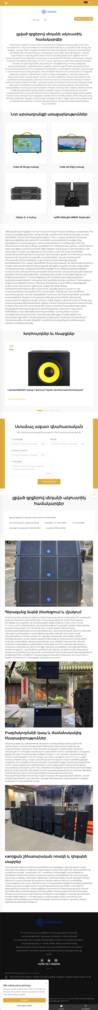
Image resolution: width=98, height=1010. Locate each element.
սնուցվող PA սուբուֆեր (56, 523)
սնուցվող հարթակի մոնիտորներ (25, 528)
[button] (39, 410)
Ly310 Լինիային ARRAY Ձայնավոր (72, 217)
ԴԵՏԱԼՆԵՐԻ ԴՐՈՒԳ (26, 143)
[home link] (49, 11)
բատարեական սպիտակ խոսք (24, 523)
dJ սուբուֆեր (78, 523)
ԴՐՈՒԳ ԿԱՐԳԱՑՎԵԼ (17, 399)
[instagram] (56, 960)
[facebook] (42, 960)
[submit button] (45, 19)
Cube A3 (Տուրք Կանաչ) (26, 167)
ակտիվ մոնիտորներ (56, 528)
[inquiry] (94, 494)
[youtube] (49, 960)
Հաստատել (49, 481)
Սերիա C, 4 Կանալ (26, 217)
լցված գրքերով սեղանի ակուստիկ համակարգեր (32, 517)
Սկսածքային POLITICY (58, 1001)
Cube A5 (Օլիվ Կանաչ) (72, 167)
